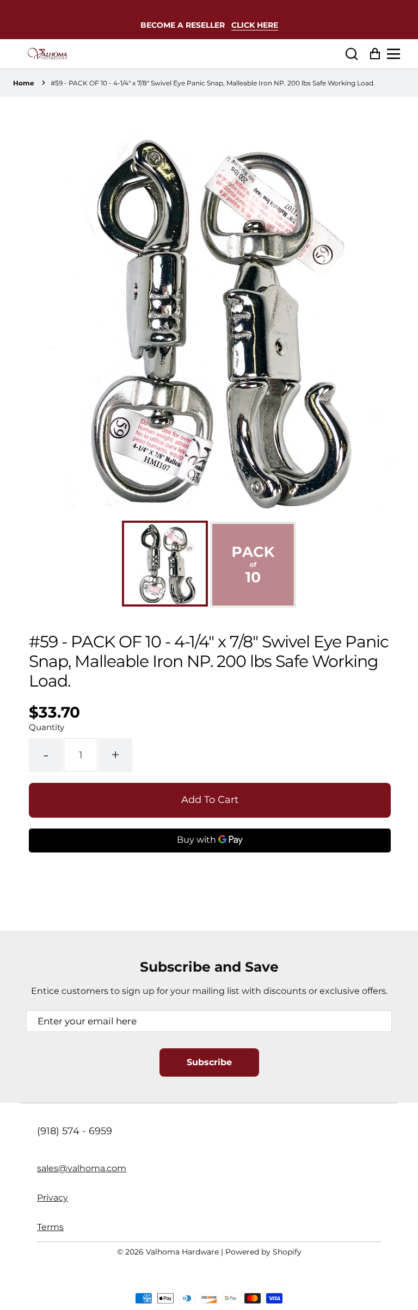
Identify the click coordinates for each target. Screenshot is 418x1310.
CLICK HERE (254, 25)
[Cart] (372, 54)
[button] (351, 54)
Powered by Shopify (263, 1252)
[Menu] (396, 53)
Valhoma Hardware (182, 1252)
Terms (50, 1227)
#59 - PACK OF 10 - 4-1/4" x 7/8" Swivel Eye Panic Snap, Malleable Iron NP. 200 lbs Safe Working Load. (213, 83)
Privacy (52, 1197)
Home (23, 83)
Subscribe (209, 1062)
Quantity (46, 727)
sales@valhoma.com (81, 1168)
